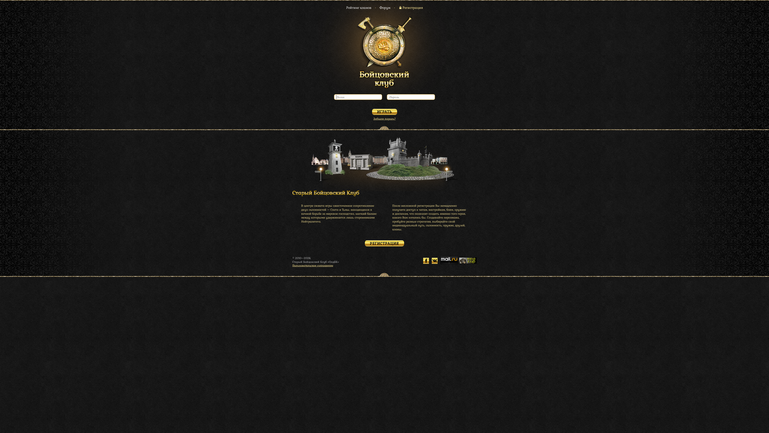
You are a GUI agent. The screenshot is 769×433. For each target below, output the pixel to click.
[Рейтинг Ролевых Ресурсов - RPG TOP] (468, 262)
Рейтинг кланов (358, 8)
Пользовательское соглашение (312, 265)
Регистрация (413, 8)
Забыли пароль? (384, 118)
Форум (385, 8)
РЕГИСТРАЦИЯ (384, 243)
